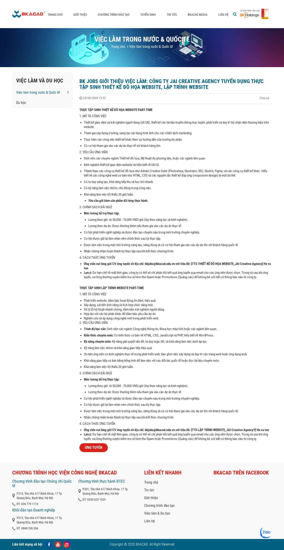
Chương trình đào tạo (113, 14)
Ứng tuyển (93, 447)
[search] (235, 14)
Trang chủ (55, 14)
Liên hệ (223, 14)
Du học (21, 103)
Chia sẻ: (265, 98)
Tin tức (172, 14)
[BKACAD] (28, 14)
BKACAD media (197, 14)
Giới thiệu (80, 14)
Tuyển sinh (148, 14)
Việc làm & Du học (157, 513)
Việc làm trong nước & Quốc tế (150, 47)
